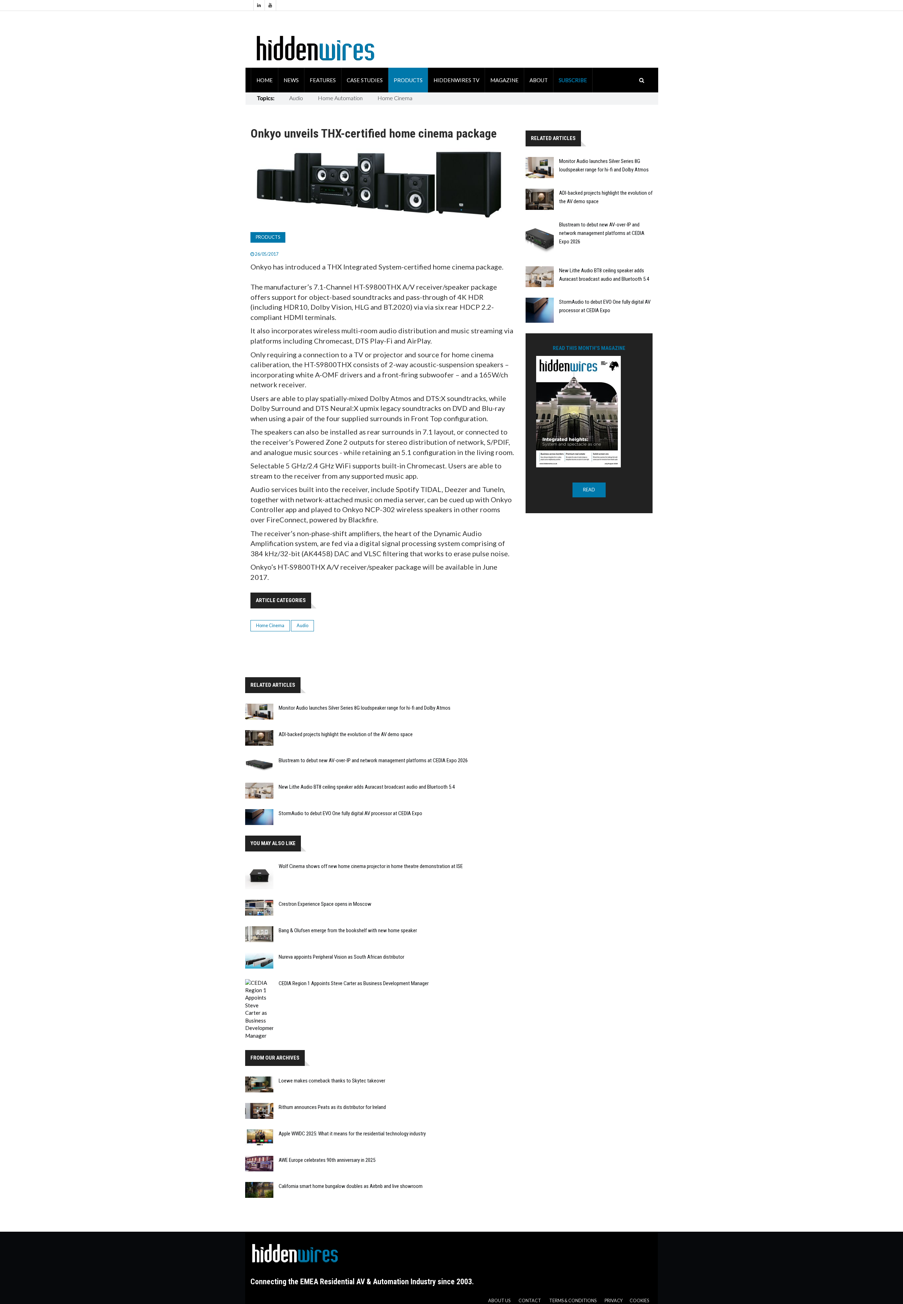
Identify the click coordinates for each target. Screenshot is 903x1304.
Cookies (639, 1300)
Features (323, 80)
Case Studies (365, 80)
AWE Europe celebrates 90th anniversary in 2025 (327, 1160)
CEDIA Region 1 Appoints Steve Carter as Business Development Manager (354, 983)
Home (264, 80)
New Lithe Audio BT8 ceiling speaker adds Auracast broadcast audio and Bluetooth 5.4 (367, 787)
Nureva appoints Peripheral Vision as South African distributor (341, 957)
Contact (530, 1300)
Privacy (614, 1300)
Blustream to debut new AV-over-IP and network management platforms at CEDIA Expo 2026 (373, 760)
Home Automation (340, 98)
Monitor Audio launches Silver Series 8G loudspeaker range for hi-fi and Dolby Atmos (364, 708)
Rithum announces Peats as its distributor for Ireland (332, 1107)
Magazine (504, 80)
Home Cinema (394, 98)
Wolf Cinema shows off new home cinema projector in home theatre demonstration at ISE (371, 866)
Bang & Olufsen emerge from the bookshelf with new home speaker (348, 930)
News (291, 80)
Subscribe (573, 80)
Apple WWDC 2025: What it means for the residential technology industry (352, 1133)
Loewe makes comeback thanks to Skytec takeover (332, 1081)
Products (408, 80)
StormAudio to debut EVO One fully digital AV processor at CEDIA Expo (350, 813)
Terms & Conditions (572, 1300)
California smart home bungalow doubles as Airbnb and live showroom (351, 1186)
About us (499, 1300)
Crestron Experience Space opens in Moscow (325, 904)
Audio (296, 98)
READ (589, 489)
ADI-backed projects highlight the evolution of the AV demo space (346, 734)
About (538, 80)
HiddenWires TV (456, 80)
